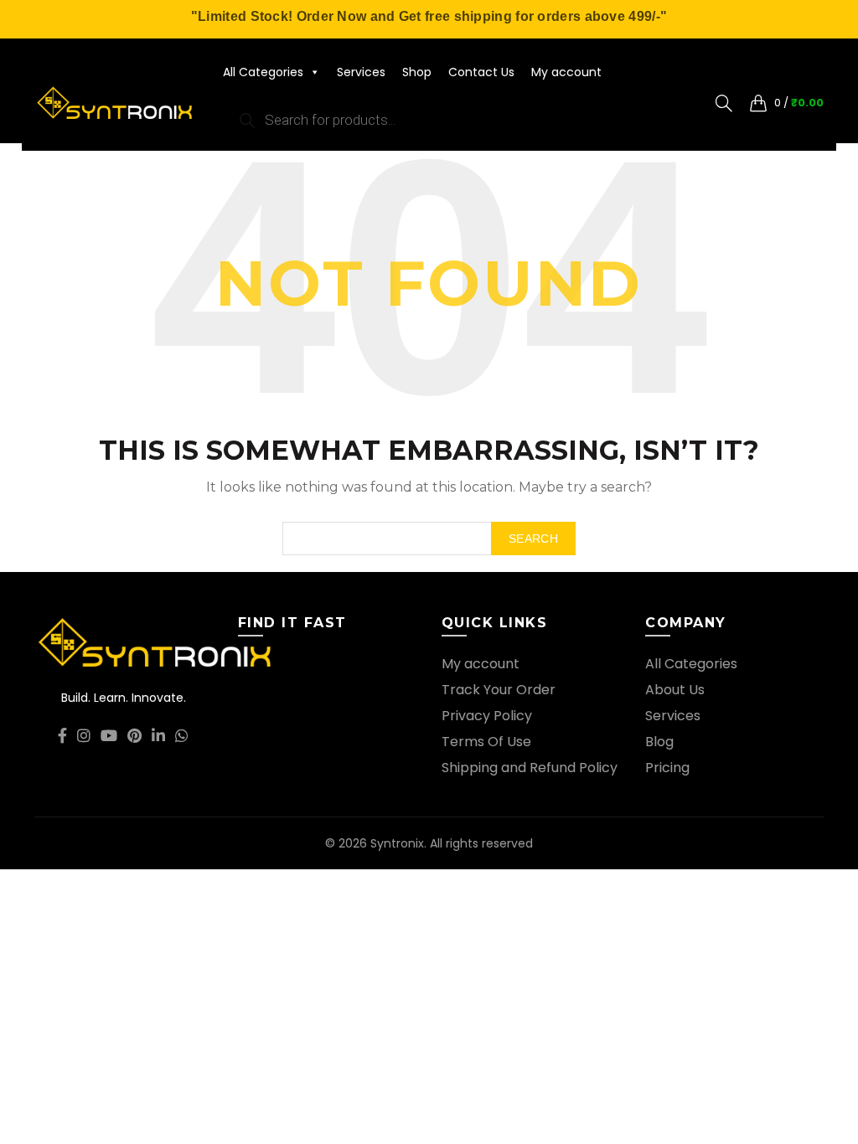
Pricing (667, 767)
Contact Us (481, 72)
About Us (675, 689)
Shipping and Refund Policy (530, 767)
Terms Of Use (486, 741)
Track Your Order (499, 689)
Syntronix (397, 843)
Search (533, 538)
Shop (417, 72)
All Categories (263, 72)
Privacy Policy (487, 715)
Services (361, 72)
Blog (659, 741)
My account (566, 72)
